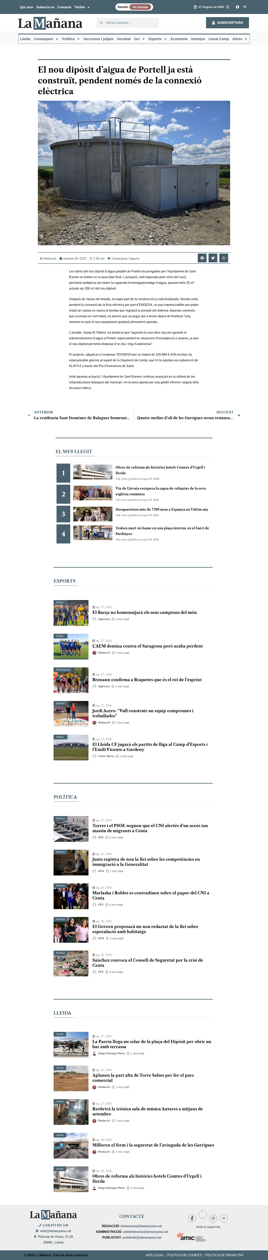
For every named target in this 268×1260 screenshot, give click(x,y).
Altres (237, 39)
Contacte (64, 7)
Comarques (43, 39)
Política (68, 39)
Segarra (134, 258)
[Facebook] (192, 1218)
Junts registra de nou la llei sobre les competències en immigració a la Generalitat (146, 862)
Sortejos (198, 39)
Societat (124, 39)
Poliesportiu (63, 669)
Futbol (60, 602)
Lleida (25, 39)
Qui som (26, 7)
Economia (179, 39)
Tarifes (79, 7)
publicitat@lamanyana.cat (142, 1237)
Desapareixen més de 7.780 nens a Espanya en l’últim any (162, 509)
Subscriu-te (45, 7)
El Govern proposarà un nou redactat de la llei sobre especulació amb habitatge (145, 929)
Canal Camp (219, 39)
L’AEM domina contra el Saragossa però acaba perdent (147, 646)
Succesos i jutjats (98, 39)
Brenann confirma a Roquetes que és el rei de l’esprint (147, 679)
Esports (155, 39)
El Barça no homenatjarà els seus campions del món (144, 612)
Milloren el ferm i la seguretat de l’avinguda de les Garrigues (153, 1145)
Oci (137, 39)
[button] (202, 258)
